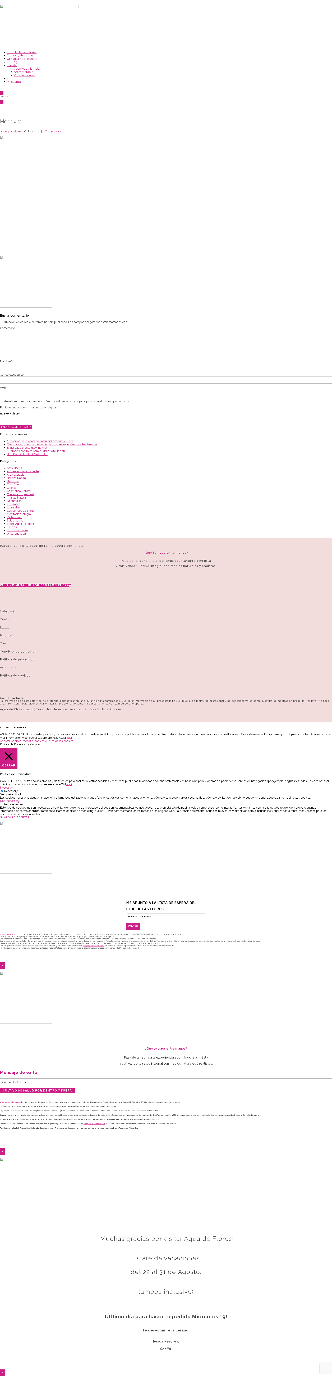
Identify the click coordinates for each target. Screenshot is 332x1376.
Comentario (8, 328)
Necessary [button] (6, 787)
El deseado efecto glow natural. (27, 447)
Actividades (14, 468)
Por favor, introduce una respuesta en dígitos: (28, 407)
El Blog (12, 62)
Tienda (12, 65)
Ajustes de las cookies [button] (59, 741)
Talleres (12, 527)
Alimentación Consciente (23, 471)
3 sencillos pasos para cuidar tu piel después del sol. (40, 441)
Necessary (11, 791)
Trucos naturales (17, 530)
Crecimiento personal (20, 494)
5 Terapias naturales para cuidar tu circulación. (36, 451)
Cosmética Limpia (27, 68)
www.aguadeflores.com (10, 1102)
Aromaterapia (23, 72)
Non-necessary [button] (10, 801)
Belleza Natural (16, 478)
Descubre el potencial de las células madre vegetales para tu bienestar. (52, 444)
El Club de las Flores (21, 52)
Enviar (133, 926)
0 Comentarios (52, 131)
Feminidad (13, 504)
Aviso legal (9, 667)
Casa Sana (13, 484)
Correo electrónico (12, 374)
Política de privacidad (17, 659)
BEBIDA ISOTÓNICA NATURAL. (27, 454)
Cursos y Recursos (20, 55)
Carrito (5, 643)
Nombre (6, 361)
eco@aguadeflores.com (94, 1124)
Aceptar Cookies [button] (10, 741)
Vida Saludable (24, 75)
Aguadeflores (13, 131)
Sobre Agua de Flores (21, 523)
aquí (69, 737)
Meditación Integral (19, 514)
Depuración (14, 501)
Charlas (11, 487)
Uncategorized (16, 533)
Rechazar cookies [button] (33, 741)
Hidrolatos (13, 507)
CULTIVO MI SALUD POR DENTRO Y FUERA (34, 585)
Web (3, 388)
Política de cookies (15, 675)
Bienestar (13, 481)
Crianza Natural (16, 497)
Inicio (4, 627)
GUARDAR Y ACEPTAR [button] (14, 817)
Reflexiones (14, 517)
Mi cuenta (14, 81)
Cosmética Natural (19, 491)
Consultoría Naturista (22, 58)
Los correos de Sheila (20, 510)
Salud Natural (15, 520)
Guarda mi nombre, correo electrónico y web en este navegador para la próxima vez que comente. (67, 401)
